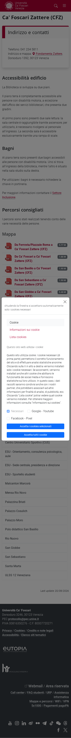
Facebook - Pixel (21, 418)
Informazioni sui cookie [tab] (25, 329)
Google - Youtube (43, 411)
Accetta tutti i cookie (35, 434)
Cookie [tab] (14, 322)
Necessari (17, 411)
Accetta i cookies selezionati (35, 426)
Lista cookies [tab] (18, 337)
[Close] (65, 302)
